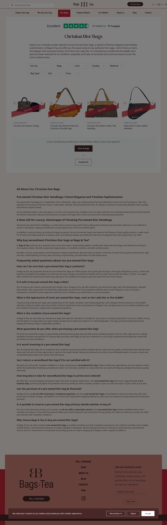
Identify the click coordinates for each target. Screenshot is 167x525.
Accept (148, 513)
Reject (133, 513)
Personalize (116, 513)
